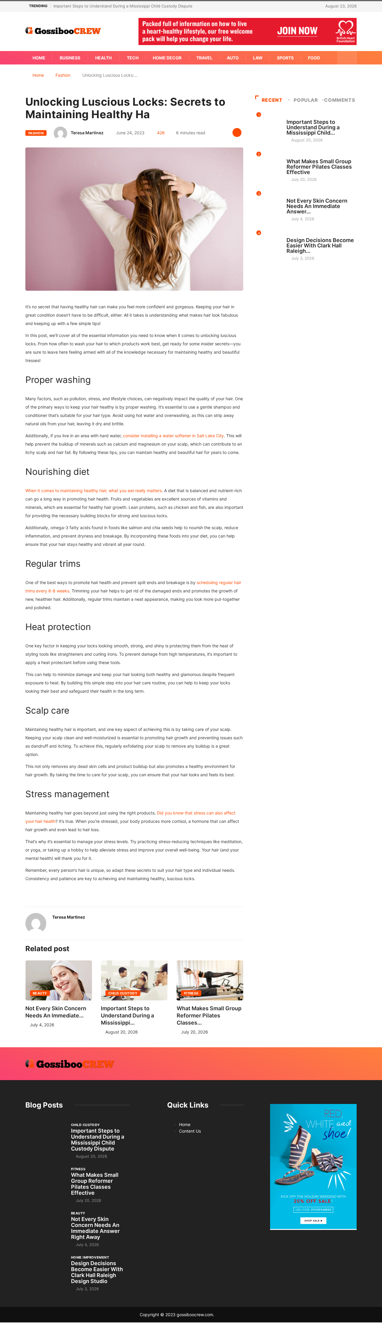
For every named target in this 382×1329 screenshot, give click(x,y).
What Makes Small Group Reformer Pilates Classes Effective (319, 166)
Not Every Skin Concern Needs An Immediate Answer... (316, 206)
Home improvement (305, 234)
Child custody (122, 993)
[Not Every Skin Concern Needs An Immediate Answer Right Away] (45, 1225)
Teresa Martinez (87, 132)
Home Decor (167, 57)
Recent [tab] (272, 100)
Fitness (191, 993)
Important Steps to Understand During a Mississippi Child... (313, 127)
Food (314, 57)
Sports (285, 57)
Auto (233, 57)
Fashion (63, 75)
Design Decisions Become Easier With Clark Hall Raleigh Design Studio (97, 1272)
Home (39, 57)
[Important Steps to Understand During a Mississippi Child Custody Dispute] (45, 1137)
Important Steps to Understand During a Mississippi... (127, 1015)
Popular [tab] (306, 100)
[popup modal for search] (347, 57)
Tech (132, 57)
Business (70, 57)
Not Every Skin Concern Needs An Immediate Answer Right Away (95, 1228)
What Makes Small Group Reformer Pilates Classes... (209, 1015)
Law (258, 57)
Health (103, 57)
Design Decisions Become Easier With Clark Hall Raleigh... (320, 245)
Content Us (190, 1131)
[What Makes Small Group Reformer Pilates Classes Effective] (45, 1181)
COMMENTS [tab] (339, 100)
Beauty (40, 993)
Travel (204, 57)
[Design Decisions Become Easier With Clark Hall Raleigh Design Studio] (45, 1269)
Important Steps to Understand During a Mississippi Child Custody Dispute (122, 6)
